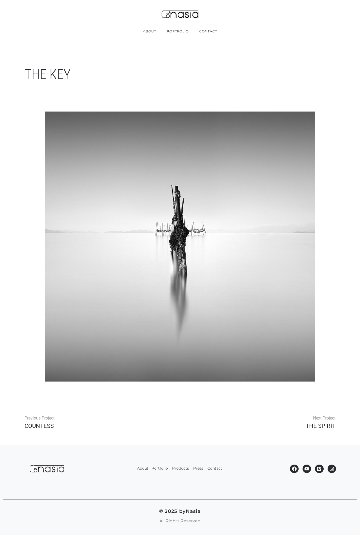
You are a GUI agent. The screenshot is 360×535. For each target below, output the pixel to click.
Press (198, 468)
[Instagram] (332, 469)
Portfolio (178, 31)
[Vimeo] (319, 469)
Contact (208, 31)
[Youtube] (307, 469)
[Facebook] (294, 469)
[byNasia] (180, 14)
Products (180, 468)
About (149, 31)
